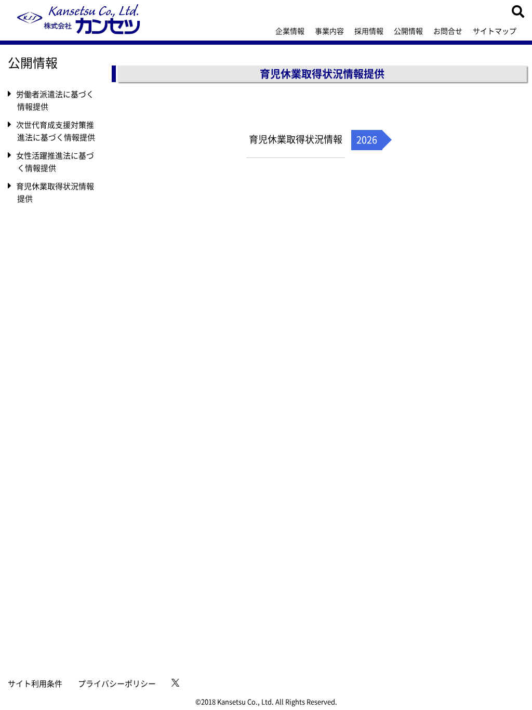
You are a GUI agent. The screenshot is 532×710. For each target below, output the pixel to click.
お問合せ (447, 30)
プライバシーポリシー (117, 683)
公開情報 (408, 30)
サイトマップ (494, 30)
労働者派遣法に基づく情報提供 (55, 100)
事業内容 (329, 30)
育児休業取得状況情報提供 (55, 192)
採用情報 (368, 30)
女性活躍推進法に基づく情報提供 (55, 162)
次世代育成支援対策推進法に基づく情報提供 (56, 131)
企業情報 (289, 30)
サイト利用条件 (35, 683)
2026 (366, 140)
